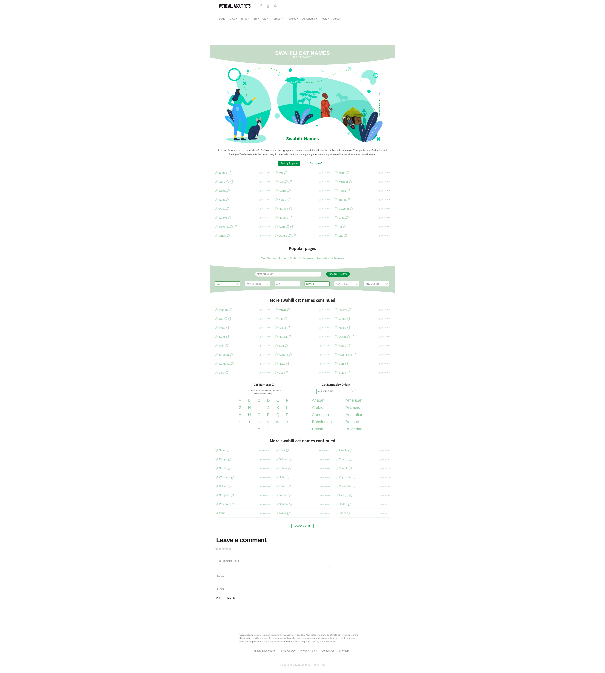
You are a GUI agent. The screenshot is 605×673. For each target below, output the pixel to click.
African (318, 400)
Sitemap (344, 650)
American (354, 400)
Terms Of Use (287, 650)
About (336, 18)
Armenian (320, 414)
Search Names (338, 274)
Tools (324, 18)
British (317, 429)
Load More (302, 525)
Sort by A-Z (316, 163)
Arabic (317, 407)
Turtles (276, 18)
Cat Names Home (273, 258)
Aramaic (353, 407)
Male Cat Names (301, 258)
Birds (244, 18)
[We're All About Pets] (235, 6)
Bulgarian (354, 429)
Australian (354, 414)
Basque (352, 422)
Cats (232, 18)
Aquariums (308, 18)
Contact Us (328, 650)
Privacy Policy (308, 650)
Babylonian (322, 422)
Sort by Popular (289, 163)
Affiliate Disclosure (264, 650)
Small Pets (260, 18)
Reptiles (291, 18)
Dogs (222, 18)
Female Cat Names (330, 258)
